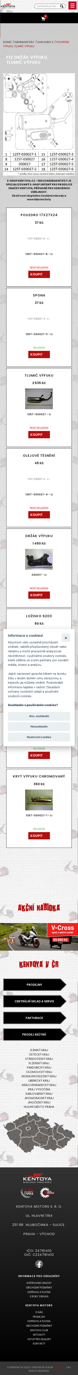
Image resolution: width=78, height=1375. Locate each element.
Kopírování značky (39, 1283)
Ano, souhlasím (39, 716)
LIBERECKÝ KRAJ (39, 1081)
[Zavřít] (66, 637)
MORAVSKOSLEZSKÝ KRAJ (39, 1076)
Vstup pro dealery (39, 1339)
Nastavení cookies (39, 737)
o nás (39, 1312)
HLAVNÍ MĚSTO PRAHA (39, 1107)
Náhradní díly (25, 42)
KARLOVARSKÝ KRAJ (39, 1094)
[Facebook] (39, 1267)
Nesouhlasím (39, 726)
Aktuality (39, 1334)
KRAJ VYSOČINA (39, 1089)
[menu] (72, 5)
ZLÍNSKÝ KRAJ (39, 1050)
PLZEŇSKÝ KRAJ (39, 1063)
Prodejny (34, 985)
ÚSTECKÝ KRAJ (39, 1054)
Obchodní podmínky (39, 1287)
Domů (7, 42)
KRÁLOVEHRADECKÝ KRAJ (39, 1085)
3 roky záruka (39, 1296)
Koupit (36, 274)
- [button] (8, 85)
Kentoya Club (39, 1330)
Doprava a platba (39, 1292)
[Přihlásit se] (36, 18)
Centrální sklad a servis (34, 1001)
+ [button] (8, 78)
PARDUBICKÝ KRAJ (39, 1067)
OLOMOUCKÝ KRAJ (39, 1072)
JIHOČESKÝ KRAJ (39, 1102)
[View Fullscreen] (9, 94)
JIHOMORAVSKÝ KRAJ (39, 1098)
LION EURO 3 (45, 42)
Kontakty (39, 1343)
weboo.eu (60, 1367)
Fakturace (34, 1018)
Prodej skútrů (34, 1034)
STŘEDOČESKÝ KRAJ (39, 1059)
